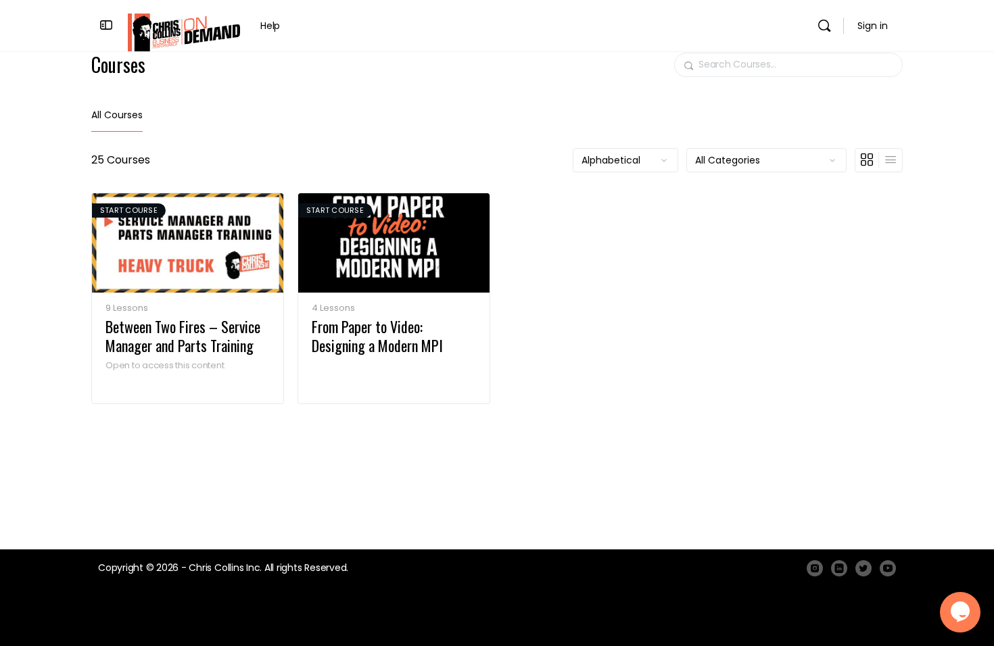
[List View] (890, 160)
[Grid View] (867, 160)
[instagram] (815, 568)
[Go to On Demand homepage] (184, 31)
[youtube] (888, 568)
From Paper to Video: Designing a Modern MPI (377, 336)
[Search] (824, 26)
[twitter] (863, 568)
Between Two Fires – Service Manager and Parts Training (182, 336)
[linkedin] (839, 568)
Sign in (872, 25)
